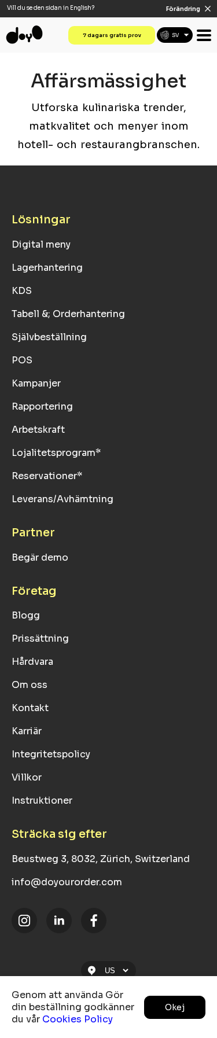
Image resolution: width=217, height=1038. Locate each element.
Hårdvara (32, 662)
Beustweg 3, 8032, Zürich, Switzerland (101, 859)
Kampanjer (36, 383)
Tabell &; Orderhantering (68, 314)
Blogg (26, 615)
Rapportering (42, 406)
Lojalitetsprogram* (56, 453)
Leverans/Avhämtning (62, 499)
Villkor (27, 777)
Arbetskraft (38, 430)
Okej (175, 1007)
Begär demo (40, 557)
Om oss (29, 685)
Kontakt (30, 708)
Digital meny (41, 244)
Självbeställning (49, 337)
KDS (22, 291)
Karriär (27, 731)
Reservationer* (47, 476)
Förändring (183, 9)
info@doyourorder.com (67, 882)
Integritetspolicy (51, 754)
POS (22, 360)
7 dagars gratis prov (112, 35)
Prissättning (40, 638)
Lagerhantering (47, 268)
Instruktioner (42, 800)
